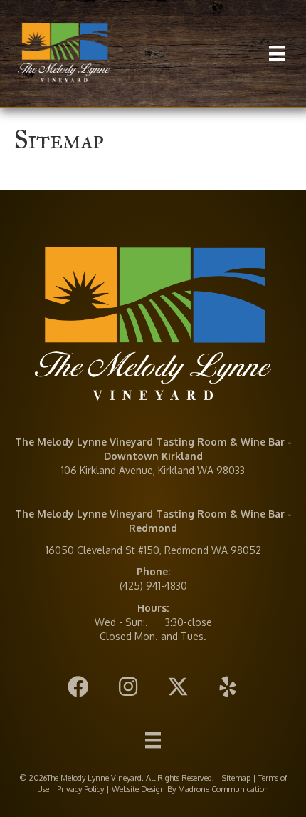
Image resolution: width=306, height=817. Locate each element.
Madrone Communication (223, 789)
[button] (78, 686)
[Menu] (277, 53)
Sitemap (236, 778)
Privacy (69, 789)
